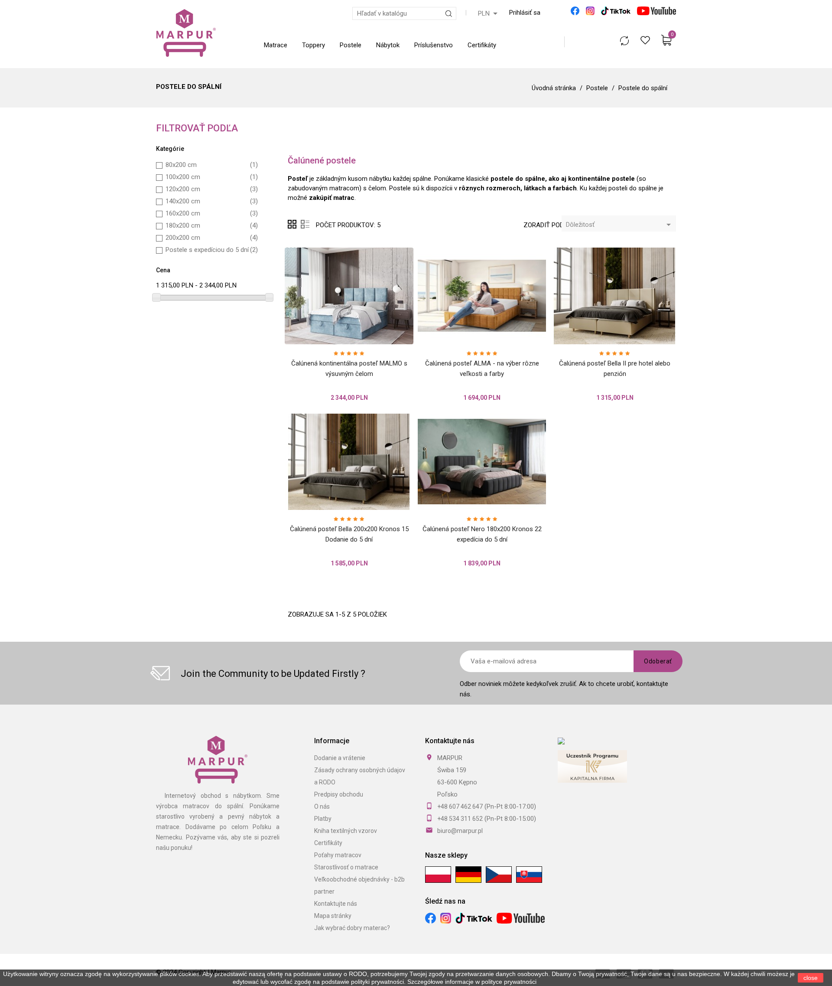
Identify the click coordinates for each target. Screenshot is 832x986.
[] (358, 334)
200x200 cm (212, 238)
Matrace (275, 45)
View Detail (339, 334)
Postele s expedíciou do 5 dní (212, 250)
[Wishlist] (645, 40)
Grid (292, 224)
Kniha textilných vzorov (345, 830)
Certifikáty (482, 45)
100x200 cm (212, 177)
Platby (323, 818)
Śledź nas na (445, 901)
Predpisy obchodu (338, 794)
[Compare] (624, 41)
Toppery (313, 45)
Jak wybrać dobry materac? (352, 927)
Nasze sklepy (446, 855)
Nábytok (388, 45)
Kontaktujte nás (335, 903)
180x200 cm (212, 225)
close (810, 977)
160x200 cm (212, 213)
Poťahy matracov (337, 855)
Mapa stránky (332, 915)
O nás (322, 806)
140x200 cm (212, 201)
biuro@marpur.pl (460, 830)
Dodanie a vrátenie (339, 757)
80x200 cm (212, 165)
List (305, 224)
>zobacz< (551, 981)
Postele (350, 45)
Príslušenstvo (433, 45)
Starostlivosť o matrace (346, 867)
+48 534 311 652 (460, 818)
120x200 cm (212, 189)
